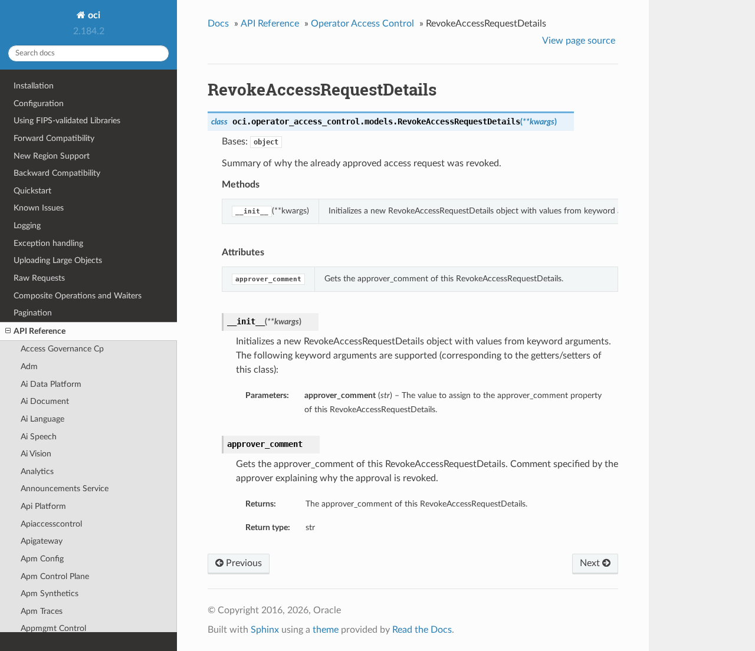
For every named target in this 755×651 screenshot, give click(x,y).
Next (591, 563)
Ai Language (42, 419)
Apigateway (42, 541)
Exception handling (48, 243)
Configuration (39, 103)
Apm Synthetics (49, 593)
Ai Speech (39, 436)
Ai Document (45, 401)
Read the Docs (422, 629)
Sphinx (265, 629)
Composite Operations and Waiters (78, 295)
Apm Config (42, 558)
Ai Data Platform (51, 384)
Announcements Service (65, 488)
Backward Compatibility (57, 173)
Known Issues (39, 207)
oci (93, 15)
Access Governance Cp (62, 348)
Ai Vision (36, 453)
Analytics (37, 471)
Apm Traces (42, 611)
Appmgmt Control (53, 628)
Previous (243, 563)
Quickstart (32, 190)
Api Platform (43, 506)
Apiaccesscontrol (51, 524)
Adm (29, 366)
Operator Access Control (362, 23)
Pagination (33, 312)
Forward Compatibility (54, 138)
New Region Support (52, 156)
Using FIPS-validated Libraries (67, 120)
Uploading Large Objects (58, 260)
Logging (27, 225)
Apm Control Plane (55, 576)
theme (326, 629)
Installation (34, 85)
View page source (578, 40)
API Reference (39, 331)
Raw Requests (39, 278)
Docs (218, 23)
